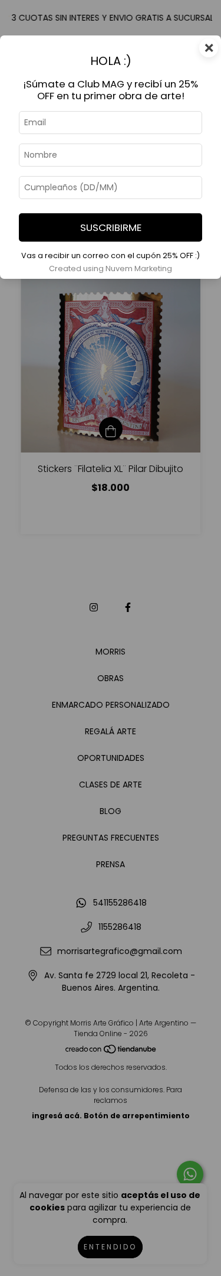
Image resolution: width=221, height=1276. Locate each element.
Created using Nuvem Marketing (110, 268)
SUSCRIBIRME (110, 227)
